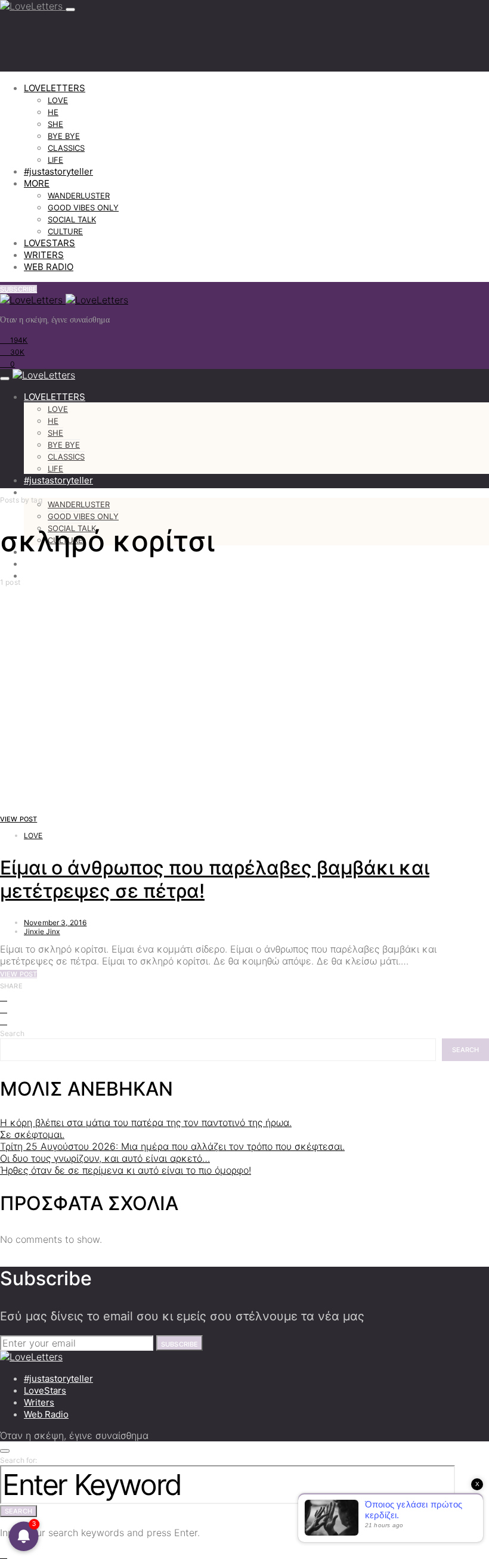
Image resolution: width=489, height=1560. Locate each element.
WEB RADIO (48, 266)
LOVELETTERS (54, 88)
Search (12, 1033)
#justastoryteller (58, 171)
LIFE (55, 160)
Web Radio (46, 1414)
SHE (55, 124)
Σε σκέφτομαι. (32, 1134)
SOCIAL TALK (72, 219)
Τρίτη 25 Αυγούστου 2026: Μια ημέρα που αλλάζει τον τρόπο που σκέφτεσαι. (172, 1146)
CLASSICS (66, 148)
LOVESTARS (49, 243)
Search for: (19, 1460)
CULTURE (65, 231)
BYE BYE (64, 136)
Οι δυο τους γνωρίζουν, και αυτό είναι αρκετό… (105, 1158)
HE (53, 112)
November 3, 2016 (55, 922)
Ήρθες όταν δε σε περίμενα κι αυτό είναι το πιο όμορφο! (125, 1170)
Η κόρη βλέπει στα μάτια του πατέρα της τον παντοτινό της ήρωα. (146, 1122)
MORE (36, 183)
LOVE (58, 100)
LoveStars (45, 1390)
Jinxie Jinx (42, 931)
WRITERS (44, 254)
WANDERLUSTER (79, 195)
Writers (39, 1402)
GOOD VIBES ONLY (83, 207)
